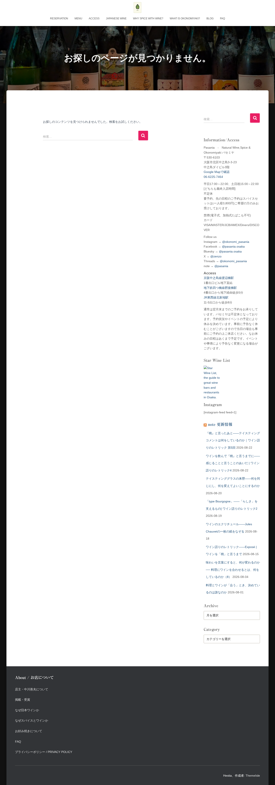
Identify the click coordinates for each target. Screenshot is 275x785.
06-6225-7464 (213, 177)
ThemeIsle (253, 775)
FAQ (222, 18)
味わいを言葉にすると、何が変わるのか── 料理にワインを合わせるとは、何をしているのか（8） (233, 570)
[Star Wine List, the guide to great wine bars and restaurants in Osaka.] (212, 380)
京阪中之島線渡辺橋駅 (219, 278)
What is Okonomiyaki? (185, 18)
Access (94, 18)
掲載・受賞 (22, 699)
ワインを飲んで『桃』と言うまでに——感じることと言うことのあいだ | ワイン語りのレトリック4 (233, 463)
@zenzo (216, 256)
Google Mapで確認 (216, 172)
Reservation (59, 18)
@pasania (221, 266)
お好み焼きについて (28, 731)
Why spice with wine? (148, 18)
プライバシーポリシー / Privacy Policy (43, 752)
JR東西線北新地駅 (216, 297)
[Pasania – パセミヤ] (137, 7)
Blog (210, 18)
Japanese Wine (116, 18)
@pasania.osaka (233, 246)
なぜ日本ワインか (27, 710)
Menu (78, 18)
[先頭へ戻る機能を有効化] (266, 776)
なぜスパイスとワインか (31, 720)
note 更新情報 (220, 424)
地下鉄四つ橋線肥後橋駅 (220, 287)
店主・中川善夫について (31, 689)
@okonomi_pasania (235, 241)
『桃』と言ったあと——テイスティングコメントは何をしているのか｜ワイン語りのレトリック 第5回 (233, 440)
